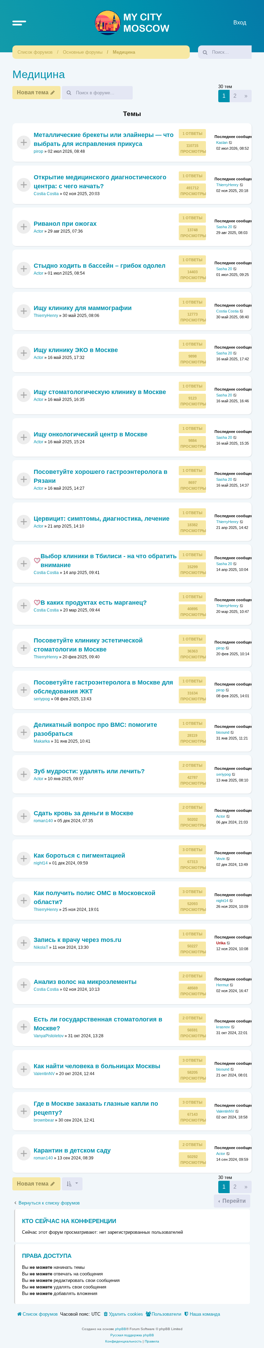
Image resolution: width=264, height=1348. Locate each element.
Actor (38, 231)
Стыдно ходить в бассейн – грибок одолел (99, 265)
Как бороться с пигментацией (79, 855)
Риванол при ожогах (65, 223)
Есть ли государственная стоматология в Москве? (98, 1024)
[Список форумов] (132, 22)
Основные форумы (82, 52)
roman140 (43, 821)
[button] (19, 23)
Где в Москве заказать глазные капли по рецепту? (96, 1108)
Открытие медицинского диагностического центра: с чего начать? (100, 181)
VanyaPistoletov (49, 1036)
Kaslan (222, 142)
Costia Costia (46, 193)
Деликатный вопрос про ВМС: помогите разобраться (95, 729)
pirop (38, 151)
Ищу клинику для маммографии (83, 307)
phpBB (120, 1329)
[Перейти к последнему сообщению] (231, 143)
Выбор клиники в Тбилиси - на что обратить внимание (109, 561)
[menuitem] (123, 1314)
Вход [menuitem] (239, 22)
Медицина (124, 52)
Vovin (220, 859)
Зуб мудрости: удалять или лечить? (89, 771)
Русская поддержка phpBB (132, 1335)
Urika (221, 943)
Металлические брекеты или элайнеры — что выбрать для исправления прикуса (104, 139)
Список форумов (35, 52)
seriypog (42, 699)
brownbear (44, 1120)
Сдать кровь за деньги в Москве (83, 813)
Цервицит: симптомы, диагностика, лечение (101, 518)
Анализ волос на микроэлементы (85, 981)
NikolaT (41, 947)
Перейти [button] (233, 1201)
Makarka (42, 741)
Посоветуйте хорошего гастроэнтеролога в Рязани (100, 476)
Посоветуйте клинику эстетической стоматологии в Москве (88, 644)
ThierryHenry (227, 184)
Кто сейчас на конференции (69, 1221)
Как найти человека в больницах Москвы (97, 1066)
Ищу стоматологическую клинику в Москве (100, 392)
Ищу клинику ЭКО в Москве (76, 350)
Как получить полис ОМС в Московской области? (94, 897)
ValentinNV (44, 1073)
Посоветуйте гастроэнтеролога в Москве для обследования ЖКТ (103, 687)
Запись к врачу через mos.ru (77, 939)
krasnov (223, 1027)
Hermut (222, 985)
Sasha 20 (224, 227)
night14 (41, 863)
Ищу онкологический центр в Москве (90, 434)
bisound (222, 732)
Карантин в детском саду (72, 1150)
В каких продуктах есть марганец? (94, 602)
